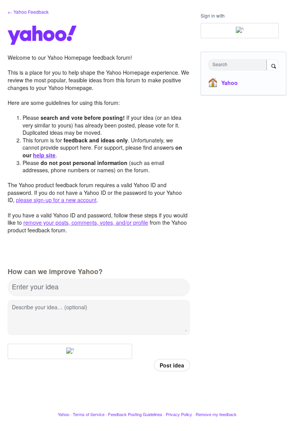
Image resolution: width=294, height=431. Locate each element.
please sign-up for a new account (56, 200)
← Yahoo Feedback (28, 11)
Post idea (172, 365)
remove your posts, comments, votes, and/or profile (85, 222)
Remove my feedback (216, 414)
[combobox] (239, 65)
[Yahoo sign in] (70, 351)
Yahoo (229, 83)
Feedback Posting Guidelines (135, 414)
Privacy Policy (179, 414)
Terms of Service (89, 414)
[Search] (272, 65)
